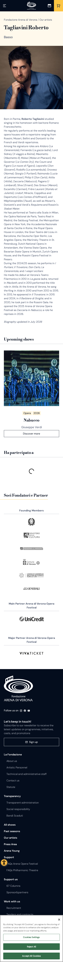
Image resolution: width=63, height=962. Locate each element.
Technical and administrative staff (26, 774)
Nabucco (31, 420)
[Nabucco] (31, 378)
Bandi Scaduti (14, 815)
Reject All (31, 946)
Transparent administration (22, 802)
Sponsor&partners (17, 892)
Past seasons (12, 831)
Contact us (12, 780)
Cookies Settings (31, 937)
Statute (10, 787)
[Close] (59, 919)
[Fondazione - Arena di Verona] (31, 5)
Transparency (12, 796)
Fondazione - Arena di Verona (18, 689)
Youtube (28, 710)
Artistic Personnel (16, 767)
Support (9, 857)
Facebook (25, 710)
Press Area (10, 844)
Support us (11, 879)
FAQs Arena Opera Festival (22, 863)
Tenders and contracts (19, 914)
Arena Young (12, 850)
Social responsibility (18, 809)
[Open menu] (4, 5)
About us (11, 761)
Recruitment (13, 908)
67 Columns (13, 886)
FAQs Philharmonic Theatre (22, 870)
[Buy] (58, 5)
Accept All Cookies (31, 956)
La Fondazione (13, 754)
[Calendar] (49, 5)
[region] (31, 938)
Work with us (12, 901)
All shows (10, 824)
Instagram (21, 710)
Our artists (10, 837)
